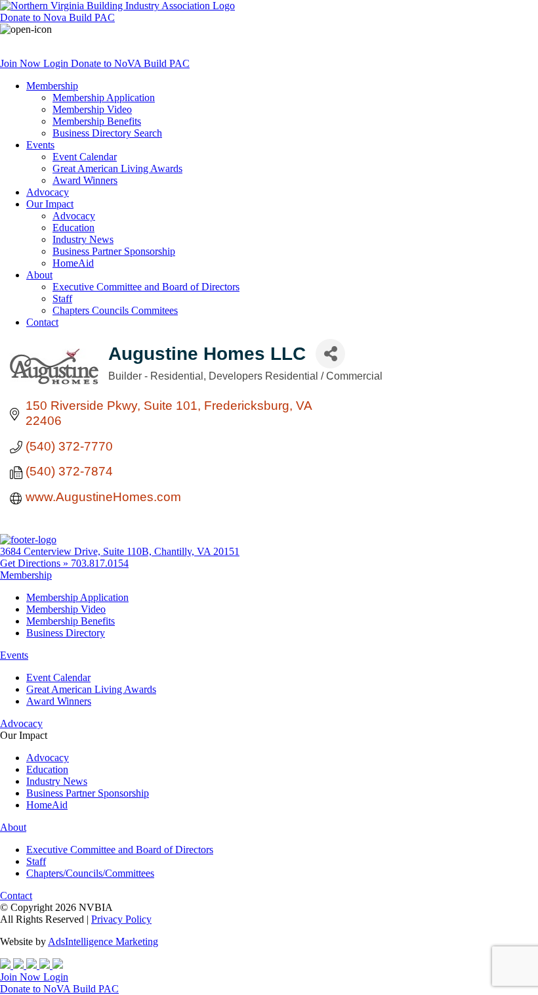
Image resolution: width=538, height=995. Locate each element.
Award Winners (84, 180)
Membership (52, 85)
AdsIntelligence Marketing (103, 941)
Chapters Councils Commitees (115, 310)
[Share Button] (330, 353)
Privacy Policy (121, 919)
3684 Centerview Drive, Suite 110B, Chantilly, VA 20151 (119, 551)
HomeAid (73, 263)
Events (40, 144)
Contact (42, 322)
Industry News (83, 239)
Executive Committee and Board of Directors (145, 286)
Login (57, 63)
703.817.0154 (100, 563)
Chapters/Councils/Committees (90, 873)
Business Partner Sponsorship (113, 251)
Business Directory (65, 632)
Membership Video (92, 109)
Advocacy (47, 192)
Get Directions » (35, 563)
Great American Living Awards (117, 168)
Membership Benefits (96, 121)
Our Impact (49, 204)
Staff (62, 298)
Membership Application (103, 97)
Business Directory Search (107, 133)
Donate (57, 17)
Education (73, 227)
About (39, 274)
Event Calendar (84, 156)
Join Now (21, 63)
